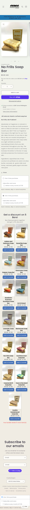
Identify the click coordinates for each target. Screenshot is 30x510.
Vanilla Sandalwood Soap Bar (15, 412)
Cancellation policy (21, 490)
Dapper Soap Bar (8, 272)
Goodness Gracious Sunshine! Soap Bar (8, 300)
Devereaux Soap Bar (21, 271)
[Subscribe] (25, 458)
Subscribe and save (9, 501)
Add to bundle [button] (8, 250)
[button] (3, 7)
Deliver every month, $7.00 (13, 504)
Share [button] (5, 172)
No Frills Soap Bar (8, 356)
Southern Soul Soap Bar (21, 356)
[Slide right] (18, 61)
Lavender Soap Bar (8, 329)
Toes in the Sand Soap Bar (22, 384)
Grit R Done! (21, 303)
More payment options (15, 101)
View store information (10, 111)
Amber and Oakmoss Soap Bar (8, 243)
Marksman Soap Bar (21, 329)
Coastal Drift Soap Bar (8, 384)
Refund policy (13, 488)
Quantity (3, 83)
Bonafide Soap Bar (21, 244)
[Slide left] (11, 61)
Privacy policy (22, 488)
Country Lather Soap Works (14, 486)
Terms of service (10, 490)
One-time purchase (9, 497)
